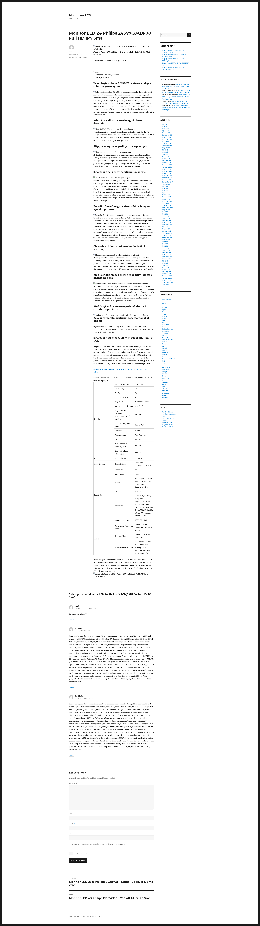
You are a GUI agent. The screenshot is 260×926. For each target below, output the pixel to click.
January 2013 (166, 274)
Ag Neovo (165, 303)
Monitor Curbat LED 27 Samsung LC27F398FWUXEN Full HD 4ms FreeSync (176, 97)
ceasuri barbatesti (168, 418)
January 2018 (166, 173)
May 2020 (165, 129)
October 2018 (166, 169)
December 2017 (167, 175)
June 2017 (165, 188)
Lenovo (164, 355)
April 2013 (165, 267)
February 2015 (166, 231)
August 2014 (166, 240)
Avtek (164, 314)
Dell (163, 320)
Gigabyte (165, 333)
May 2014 (165, 246)
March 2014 (166, 250)
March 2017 (166, 195)
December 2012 (167, 276)
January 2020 (166, 137)
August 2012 (166, 284)
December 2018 (167, 165)
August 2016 (166, 210)
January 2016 (166, 222)
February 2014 (167, 252)
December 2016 (167, 201)
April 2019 (165, 156)
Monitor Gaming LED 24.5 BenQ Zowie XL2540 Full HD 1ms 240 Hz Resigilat (176, 108)
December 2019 (167, 139)
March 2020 (166, 133)
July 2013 (165, 261)
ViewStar (165, 395)
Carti (163, 416)
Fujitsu (164, 327)
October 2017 (166, 180)
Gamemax (165, 331)
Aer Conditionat (167, 412)
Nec (163, 363)
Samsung (165, 382)
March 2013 (166, 269)
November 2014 (167, 233)
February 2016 (166, 220)
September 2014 (167, 237)
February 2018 (167, 171)
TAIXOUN (165, 391)
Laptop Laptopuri (168, 423)
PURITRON (165, 378)
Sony (163, 387)
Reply (72, 619)
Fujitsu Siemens (167, 329)
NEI (163, 365)
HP (163, 346)
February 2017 (166, 197)
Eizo (163, 323)
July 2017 (165, 186)
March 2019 (166, 158)
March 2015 (166, 229)
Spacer (164, 389)
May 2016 (165, 214)
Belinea (164, 316)
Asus (163, 312)
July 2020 (165, 124)
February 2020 (167, 135)
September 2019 (167, 146)
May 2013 (165, 265)
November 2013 (167, 259)
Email (72, 824)
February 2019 (166, 161)
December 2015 (167, 225)
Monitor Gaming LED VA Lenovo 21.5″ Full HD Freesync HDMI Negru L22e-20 (175, 86)
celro (71, 52)
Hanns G (165, 335)
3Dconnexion (166, 299)
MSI (163, 361)
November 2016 (167, 203)
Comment (73, 783)
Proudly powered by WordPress (91, 916)
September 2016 (167, 208)
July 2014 (165, 242)
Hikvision (165, 342)
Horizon (164, 344)
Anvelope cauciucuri (169, 414)
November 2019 (167, 141)
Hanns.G (165, 337)
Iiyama (164, 350)
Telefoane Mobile (168, 427)
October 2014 (166, 235)
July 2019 (165, 150)
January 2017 (166, 199)
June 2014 (165, 244)
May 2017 (165, 190)
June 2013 (165, 263)
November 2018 (167, 167)
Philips (85, 57)
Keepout (165, 352)
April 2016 (165, 216)
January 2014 (166, 254)
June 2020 (165, 126)
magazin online (167, 425)
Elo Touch (165, 325)
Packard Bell (166, 367)
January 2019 (166, 163)
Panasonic (165, 369)
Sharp (164, 384)
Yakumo (164, 397)
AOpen (164, 308)
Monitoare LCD (80, 15)
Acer (163, 301)
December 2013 (167, 257)
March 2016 (166, 218)
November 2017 (167, 178)
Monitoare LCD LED (75, 57)
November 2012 (167, 278)
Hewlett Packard (167, 340)
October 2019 (166, 143)
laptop (164, 420)
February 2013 (167, 272)
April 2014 (165, 248)
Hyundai (165, 348)
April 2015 (165, 227)
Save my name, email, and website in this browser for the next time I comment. (98, 844)
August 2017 (166, 184)
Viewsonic (165, 393)
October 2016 (166, 205)
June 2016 (165, 212)
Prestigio (165, 374)
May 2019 (165, 154)
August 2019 (166, 148)
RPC (163, 380)
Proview (164, 376)
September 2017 (167, 182)
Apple (164, 310)
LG (163, 357)
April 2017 (165, 193)
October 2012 (166, 280)
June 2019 (165, 152)
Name (72, 814)
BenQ (164, 318)
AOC (163, 305)
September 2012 (167, 282)
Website (72, 833)
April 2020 (165, 131)
